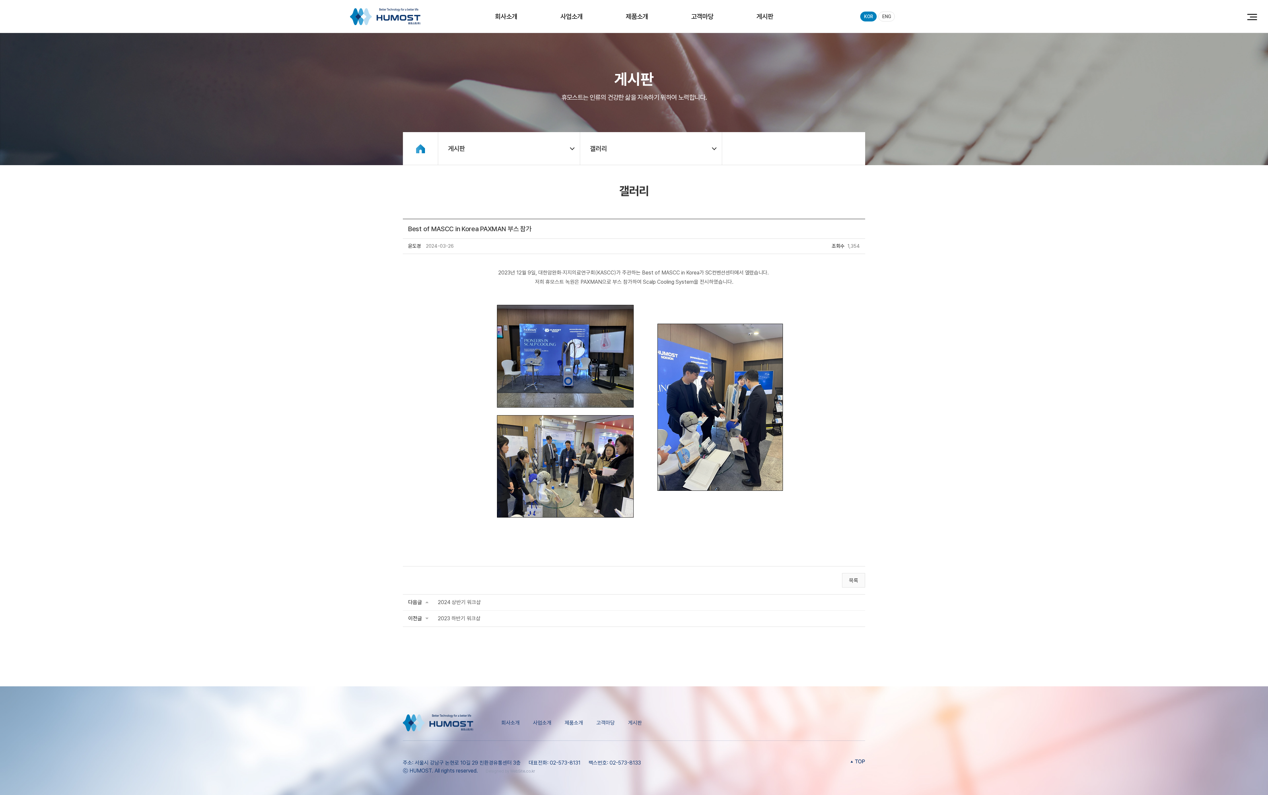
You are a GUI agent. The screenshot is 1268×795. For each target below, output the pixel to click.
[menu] (1251, 16)
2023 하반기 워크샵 (459, 618)
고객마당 (702, 16)
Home (420, 148)
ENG (886, 16)
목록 (853, 580)
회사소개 (506, 16)
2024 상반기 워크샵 (459, 602)
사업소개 (571, 16)
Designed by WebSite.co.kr (510, 771)
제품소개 (637, 16)
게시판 (765, 16)
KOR (868, 16)
